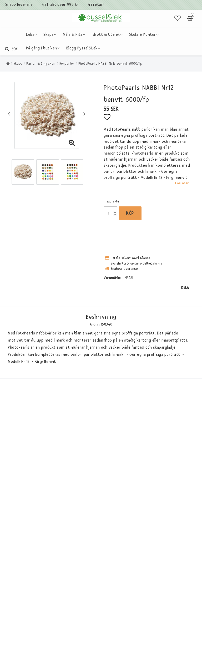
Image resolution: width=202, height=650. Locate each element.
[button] (177, 19)
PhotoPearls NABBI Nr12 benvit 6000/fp (110, 64)
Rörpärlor (66, 64)
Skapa (48, 34)
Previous (9, 113)
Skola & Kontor (142, 34)
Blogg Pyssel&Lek (82, 48)
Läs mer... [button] (183, 183)
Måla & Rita (73, 34)
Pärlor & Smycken (40, 64)
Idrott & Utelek (106, 34)
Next (84, 113)
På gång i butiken (41, 48)
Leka (30, 34)
